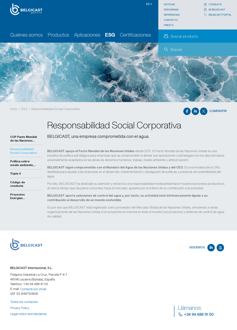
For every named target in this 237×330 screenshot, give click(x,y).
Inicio (13, 109)
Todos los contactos (24, 302)
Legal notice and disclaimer (28, 314)
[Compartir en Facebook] (187, 111)
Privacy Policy (19, 308)
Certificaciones (135, 35)
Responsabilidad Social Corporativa (55, 109)
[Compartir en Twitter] (203, 111)
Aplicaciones (87, 35)
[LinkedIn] (211, 248)
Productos (58, 35)
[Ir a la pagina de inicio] (28, 9)
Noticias (169, 4)
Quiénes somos (26, 35)
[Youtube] (220, 248)
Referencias (172, 15)
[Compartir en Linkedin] (195, 111)
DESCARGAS (171, 9)
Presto (169, 25)
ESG (110, 35)
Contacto (171, 20)
